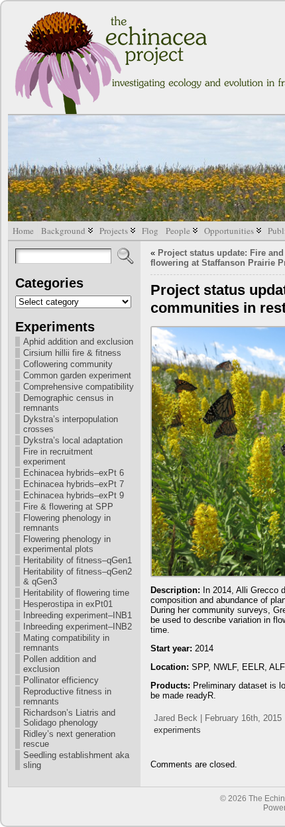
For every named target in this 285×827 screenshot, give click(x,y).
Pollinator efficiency (61, 680)
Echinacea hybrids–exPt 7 (73, 484)
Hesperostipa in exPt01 (68, 604)
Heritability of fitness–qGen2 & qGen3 (77, 576)
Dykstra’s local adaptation (73, 440)
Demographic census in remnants (68, 403)
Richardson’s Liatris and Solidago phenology (69, 718)
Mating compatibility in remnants (66, 643)
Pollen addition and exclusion (59, 664)
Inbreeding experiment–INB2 (77, 627)
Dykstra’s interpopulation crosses (70, 424)
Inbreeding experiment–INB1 (77, 615)
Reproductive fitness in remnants (67, 696)
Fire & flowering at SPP (68, 507)
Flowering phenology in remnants (67, 523)
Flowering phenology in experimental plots (67, 544)
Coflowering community (68, 364)
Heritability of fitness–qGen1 (77, 560)
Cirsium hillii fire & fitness (72, 353)
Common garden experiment (77, 375)
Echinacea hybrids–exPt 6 (73, 473)
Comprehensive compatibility (78, 387)
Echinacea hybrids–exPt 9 (73, 495)
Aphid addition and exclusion (78, 342)
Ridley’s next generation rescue (69, 739)
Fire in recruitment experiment (58, 457)
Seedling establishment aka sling (76, 760)
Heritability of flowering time (76, 593)
